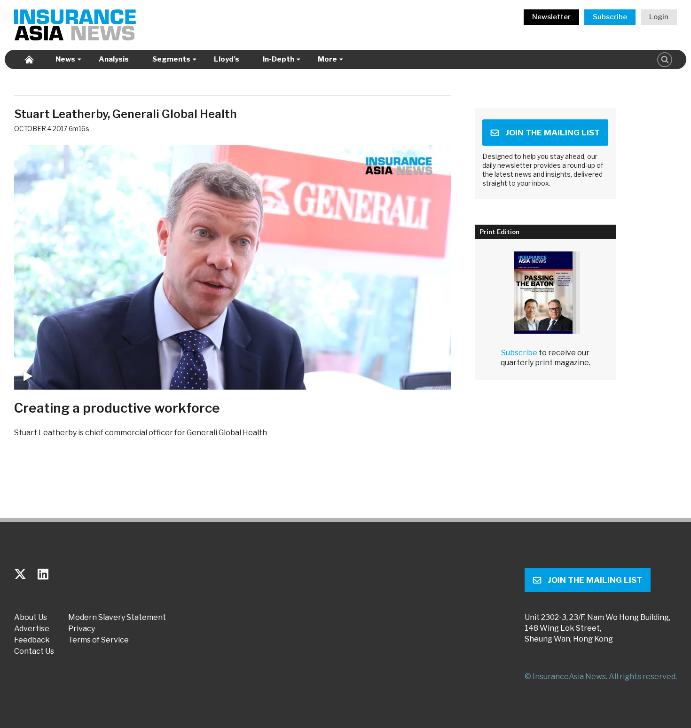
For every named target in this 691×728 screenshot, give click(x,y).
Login (658, 17)
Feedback (32, 640)
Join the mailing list (552, 132)
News (65, 59)
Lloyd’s (226, 59)
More (327, 59)
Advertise (31, 629)
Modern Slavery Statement (117, 617)
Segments (171, 59)
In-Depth (278, 59)
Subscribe (610, 17)
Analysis (114, 59)
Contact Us (34, 651)
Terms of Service (98, 640)
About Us (30, 617)
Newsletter (551, 17)
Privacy (81, 629)
